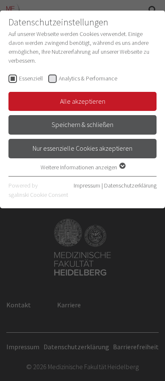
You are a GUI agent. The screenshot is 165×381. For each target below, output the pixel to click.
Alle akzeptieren (82, 101)
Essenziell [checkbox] (31, 78)
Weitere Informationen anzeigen (79, 167)
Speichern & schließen (82, 124)
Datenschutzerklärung (130, 185)
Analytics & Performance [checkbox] (88, 78)
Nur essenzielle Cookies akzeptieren (82, 148)
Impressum (87, 185)
